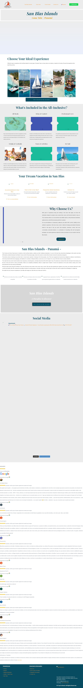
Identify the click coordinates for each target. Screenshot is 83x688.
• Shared (5, 670)
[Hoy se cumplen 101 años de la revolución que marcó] (71, 406)
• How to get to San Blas (34, 670)
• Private (5, 668)
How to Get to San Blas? (32, 190)
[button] (4, 278)
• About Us (31, 668)
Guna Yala (38, 4)
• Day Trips (5, 676)
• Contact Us (32, 674)
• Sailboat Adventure (7, 672)
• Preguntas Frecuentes (34, 672)
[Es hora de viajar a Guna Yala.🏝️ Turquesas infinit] (11, 392)
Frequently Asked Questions (51, 190)
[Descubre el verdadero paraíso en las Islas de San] (71, 357)
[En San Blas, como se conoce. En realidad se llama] (31, 440)
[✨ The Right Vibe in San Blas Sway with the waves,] (71, 437)
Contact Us (55, 4)
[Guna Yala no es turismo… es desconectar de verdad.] (31, 336)
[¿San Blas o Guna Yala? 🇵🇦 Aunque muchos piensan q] (11, 349)
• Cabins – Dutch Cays (7, 674)
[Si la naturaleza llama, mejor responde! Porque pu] (51, 431)
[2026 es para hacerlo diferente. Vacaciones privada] (51, 394)
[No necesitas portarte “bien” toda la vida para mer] (11, 441)
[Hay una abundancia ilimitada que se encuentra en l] (31, 394)
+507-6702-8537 (65, 682)
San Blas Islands (28, 4)
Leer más (20, 660)
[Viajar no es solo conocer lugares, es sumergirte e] (51, 342)
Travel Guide (47, 4)
